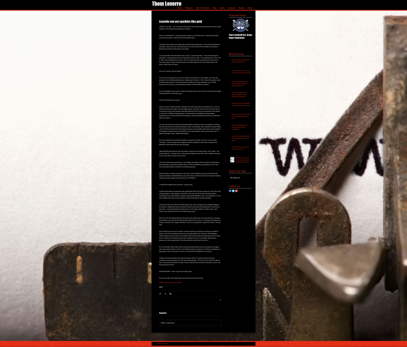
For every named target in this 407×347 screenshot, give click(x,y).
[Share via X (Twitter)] (165, 294)
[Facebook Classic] (230, 191)
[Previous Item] (232, 25)
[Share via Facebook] (160, 294)
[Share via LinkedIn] (170, 294)
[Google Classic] (236, 191)
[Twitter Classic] (233, 191)
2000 (160, 287)
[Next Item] (249, 25)
